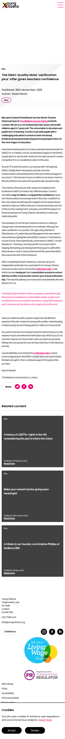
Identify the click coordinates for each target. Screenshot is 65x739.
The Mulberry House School (34, 121)
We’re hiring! (7, 684)
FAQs (4, 688)
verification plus (44, 269)
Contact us (10, 631)
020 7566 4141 (9, 617)
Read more (45, 720)
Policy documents (10, 698)
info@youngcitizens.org (13, 622)
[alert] (32, 720)
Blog (6, 100)
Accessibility (8, 693)
